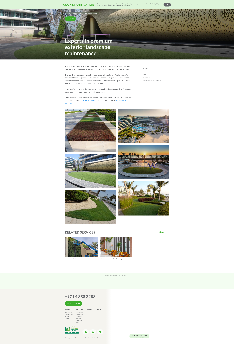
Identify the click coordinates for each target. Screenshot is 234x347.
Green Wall (79, 320)
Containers (79, 316)
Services (79, 309)
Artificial (78, 318)
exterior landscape (90, 100)
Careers (67, 318)
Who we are (68, 312)
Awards (67, 316)
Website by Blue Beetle (91, 338)
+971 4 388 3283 (80, 296)
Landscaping (79, 314)
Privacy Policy (127, 5)
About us (68, 309)
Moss (77, 322)
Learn (98, 309)
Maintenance (79, 312)
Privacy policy (69, 338)
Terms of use (78, 338)
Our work (90, 309)
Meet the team (69, 314)
